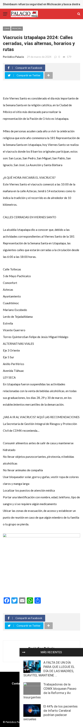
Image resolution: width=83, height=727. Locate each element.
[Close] (23, 652)
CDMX (6, 28)
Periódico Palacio (13, 56)
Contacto (18, 683)
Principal (17, 28)
